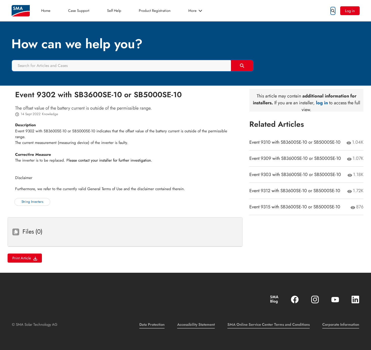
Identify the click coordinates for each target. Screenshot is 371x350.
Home (45, 10)
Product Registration (155, 10)
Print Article (21, 258)
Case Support (78, 10)
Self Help (114, 10)
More (192, 10)
